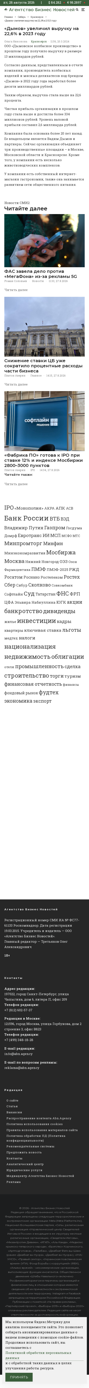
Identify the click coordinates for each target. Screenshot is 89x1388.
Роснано (32, 577)
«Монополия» (28, 508)
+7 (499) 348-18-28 (18, 1040)
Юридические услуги (24, 1170)
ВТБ (55, 518)
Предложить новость (24, 1152)
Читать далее (16, 290)
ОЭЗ (64, 561)
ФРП (75, 594)
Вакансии (14, 1112)
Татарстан (45, 594)
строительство (26, 675)
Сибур (21, 585)
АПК (60, 508)
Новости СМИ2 (17, 203)
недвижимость (27, 656)
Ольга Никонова (15, 41)
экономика (18, 701)
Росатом (13, 577)
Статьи (12, 1106)
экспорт (42, 701)
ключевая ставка (42, 630)
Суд (29, 593)
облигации (67, 656)
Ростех (72, 577)
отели (9, 667)
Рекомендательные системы (30, 1146)
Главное (35, 375)
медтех (11, 638)
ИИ (46, 535)
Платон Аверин (14, 375)
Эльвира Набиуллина (35, 602)
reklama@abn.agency (21, 1067)
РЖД (74, 569)
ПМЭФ (38, 569)
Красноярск (39, 41)
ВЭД (65, 519)
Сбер (9, 585)
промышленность (39, 666)
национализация (30, 646)
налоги (27, 638)
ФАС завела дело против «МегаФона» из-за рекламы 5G (40, 274)
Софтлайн (13, 594)
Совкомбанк (62, 585)
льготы (71, 630)
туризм (73, 676)
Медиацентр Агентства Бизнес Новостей (40, 1176)
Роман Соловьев (15, 281)
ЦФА (9, 602)
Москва (14, 560)
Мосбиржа (61, 552)
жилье (10, 621)
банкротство (23, 611)
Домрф (10, 535)
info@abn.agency (18, 1054)
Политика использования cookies (34, 1124)
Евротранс (30, 535)
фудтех (49, 692)
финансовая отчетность (33, 684)
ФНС (62, 593)
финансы (71, 684)
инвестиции (36, 621)
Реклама (13, 1182)
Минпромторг (23, 543)
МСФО (67, 536)
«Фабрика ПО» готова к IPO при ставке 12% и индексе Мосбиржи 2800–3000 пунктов (43, 460)
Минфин (53, 543)
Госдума (74, 527)
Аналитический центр (25, 1164)
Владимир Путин (23, 527)
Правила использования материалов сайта (42, 1130)
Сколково (39, 585)
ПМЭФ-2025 (57, 569)
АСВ (69, 508)
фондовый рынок (21, 692)
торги (57, 676)
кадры (64, 621)
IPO (32, 470)
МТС (76, 536)
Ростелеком (52, 577)
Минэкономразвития (24, 553)
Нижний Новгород (42, 561)
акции (74, 602)
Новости (38, 281)
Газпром (54, 527)
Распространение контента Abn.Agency (39, 1118)
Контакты (14, 1158)
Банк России (26, 517)
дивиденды (59, 611)
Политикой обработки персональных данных (38, 1355)
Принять (19, 1377)
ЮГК (61, 602)
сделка (73, 666)
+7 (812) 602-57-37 (18, 1010)
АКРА (49, 508)
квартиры (13, 630)
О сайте (12, 1100)
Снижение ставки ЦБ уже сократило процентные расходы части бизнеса (43, 366)
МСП (55, 535)
